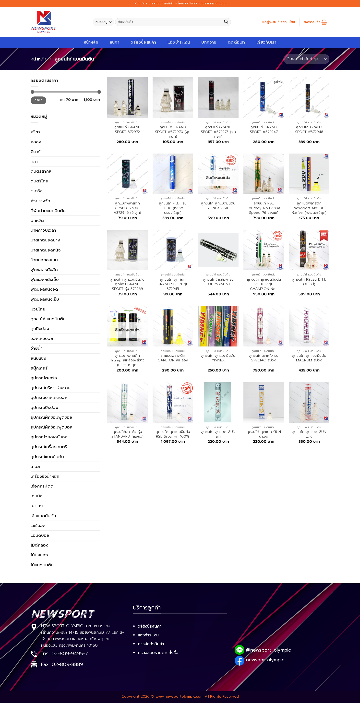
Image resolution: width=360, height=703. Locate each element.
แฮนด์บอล (40, 535)
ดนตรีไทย (39, 181)
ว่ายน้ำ (36, 348)
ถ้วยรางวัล (40, 201)
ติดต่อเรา (236, 42)
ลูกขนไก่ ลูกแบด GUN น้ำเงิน (264, 434)
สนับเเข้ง (38, 358)
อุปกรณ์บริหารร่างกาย (51, 387)
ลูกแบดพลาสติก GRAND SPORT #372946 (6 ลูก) (127, 208)
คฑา (34, 161)
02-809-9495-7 (69, 653)
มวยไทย (38, 309)
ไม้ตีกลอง (39, 545)
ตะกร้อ (37, 191)
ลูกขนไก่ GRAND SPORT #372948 (309, 129)
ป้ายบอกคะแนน (44, 260)
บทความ (208, 42)
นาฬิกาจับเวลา (43, 230)
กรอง (38, 100)
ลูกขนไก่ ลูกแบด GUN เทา (218, 434)
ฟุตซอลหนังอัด (44, 269)
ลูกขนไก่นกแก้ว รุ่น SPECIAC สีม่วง (263, 358)
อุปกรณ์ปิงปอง (44, 407)
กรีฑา (35, 132)
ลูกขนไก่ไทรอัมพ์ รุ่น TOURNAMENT (218, 282)
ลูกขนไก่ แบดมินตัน (48, 319)
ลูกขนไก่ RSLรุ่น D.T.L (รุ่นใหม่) (309, 282)
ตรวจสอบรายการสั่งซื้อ (158, 653)
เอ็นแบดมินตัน (43, 515)
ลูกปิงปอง (40, 328)
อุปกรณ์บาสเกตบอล (49, 397)
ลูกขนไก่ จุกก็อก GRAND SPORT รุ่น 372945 (172, 284)
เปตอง (37, 505)
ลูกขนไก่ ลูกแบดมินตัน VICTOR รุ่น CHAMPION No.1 (264, 284)
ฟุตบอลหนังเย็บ (45, 299)
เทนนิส (37, 496)
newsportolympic (265, 659)
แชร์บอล (38, 525)
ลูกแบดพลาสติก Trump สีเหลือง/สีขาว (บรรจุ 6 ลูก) (127, 360)
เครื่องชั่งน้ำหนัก (45, 476)
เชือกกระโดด (42, 486)
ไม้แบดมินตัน (42, 565)
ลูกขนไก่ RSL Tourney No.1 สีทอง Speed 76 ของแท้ (263, 208)
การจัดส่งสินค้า (151, 644)
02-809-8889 (67, 664)
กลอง (36, 142)
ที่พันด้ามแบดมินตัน (48, 210)
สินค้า (114, 42)
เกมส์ (35, 466)
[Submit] (226, 22)
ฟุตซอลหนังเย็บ (45, 279)
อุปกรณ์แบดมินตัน (47, 456)
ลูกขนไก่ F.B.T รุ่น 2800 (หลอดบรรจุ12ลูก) (173, 208)
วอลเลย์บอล (42, 338)
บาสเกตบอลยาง (45, 240)
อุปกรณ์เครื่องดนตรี (49, 446)
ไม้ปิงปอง (39, 555)
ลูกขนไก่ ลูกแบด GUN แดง (309, 434)
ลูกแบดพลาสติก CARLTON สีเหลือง (173, 358)
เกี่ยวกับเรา (266, 42)
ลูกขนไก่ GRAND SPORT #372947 (264, 129)
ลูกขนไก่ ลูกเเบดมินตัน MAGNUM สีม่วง (309, 358)
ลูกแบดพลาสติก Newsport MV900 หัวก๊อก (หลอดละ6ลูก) (309, 208)
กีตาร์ (35, 151)
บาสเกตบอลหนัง (45, 250)
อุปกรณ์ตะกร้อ (44, 378)
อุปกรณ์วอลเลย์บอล (49, 437)
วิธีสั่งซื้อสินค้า (143, 42)
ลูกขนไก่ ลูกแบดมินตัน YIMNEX (218, 358)
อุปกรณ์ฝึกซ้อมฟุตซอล (51, 417)
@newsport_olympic (268, 650)
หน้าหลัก (91, 42)
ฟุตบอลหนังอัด (44, 289)
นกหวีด (37, 220)
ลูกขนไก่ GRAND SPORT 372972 (127, 129)
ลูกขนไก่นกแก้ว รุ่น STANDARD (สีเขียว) (127, 434)
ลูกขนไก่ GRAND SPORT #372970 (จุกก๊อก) (173, 132)
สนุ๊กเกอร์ (39, 368)
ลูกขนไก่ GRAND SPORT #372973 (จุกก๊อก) (218, 132)
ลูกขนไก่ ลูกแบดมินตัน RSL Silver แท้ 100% (173, 434)
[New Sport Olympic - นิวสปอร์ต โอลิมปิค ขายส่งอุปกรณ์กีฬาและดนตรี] (58, 22)
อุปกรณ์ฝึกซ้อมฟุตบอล (51, 427)
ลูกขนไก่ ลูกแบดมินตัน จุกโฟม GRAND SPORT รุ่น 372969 (127, 284)
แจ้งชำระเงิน (179, 42)
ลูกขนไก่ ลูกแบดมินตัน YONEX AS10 (218, 206)
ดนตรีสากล (41, 171)
